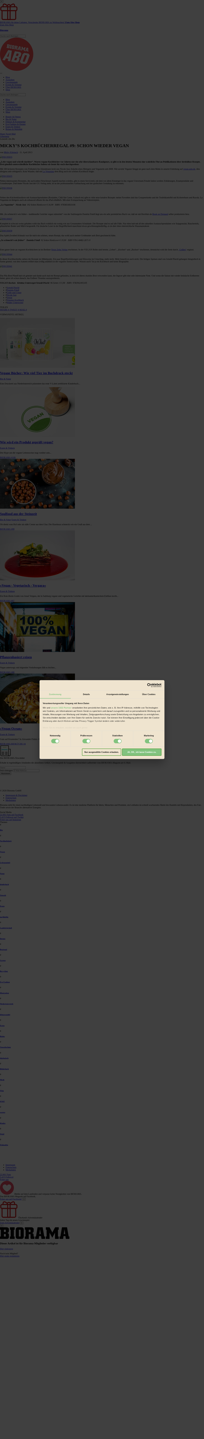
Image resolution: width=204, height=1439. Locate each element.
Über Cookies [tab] (148, 694)
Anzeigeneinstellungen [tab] (117, 694)
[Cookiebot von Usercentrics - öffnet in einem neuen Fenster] (149, 685)
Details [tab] (86, 694)
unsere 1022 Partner (61, 708)
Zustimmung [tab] (55, 694)
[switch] (86, 741)
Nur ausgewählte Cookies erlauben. (101, 752)
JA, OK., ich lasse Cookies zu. (141, 752)
